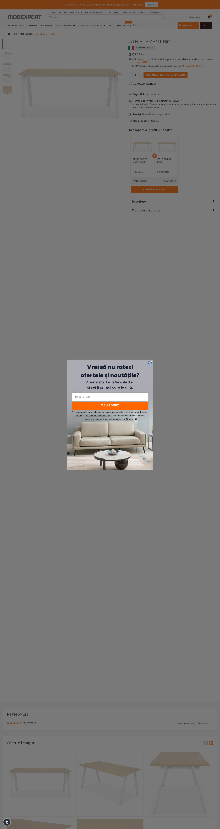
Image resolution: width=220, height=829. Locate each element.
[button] (7, 822)
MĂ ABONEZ (110, 405)
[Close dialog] (150, 362)
